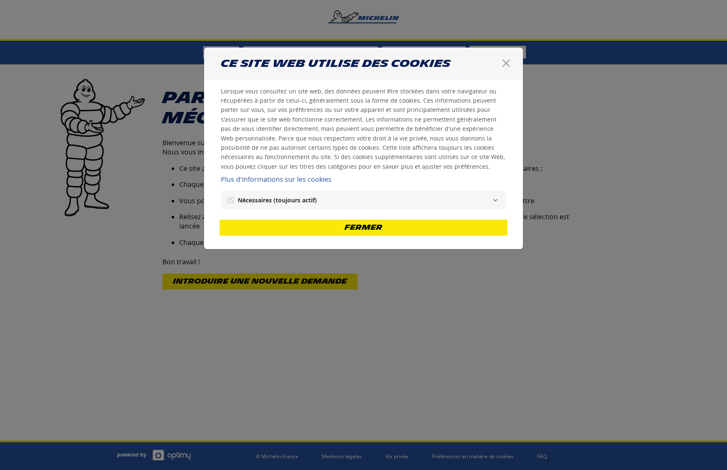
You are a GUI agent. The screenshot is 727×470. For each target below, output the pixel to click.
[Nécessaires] (495, 200)
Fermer (363, 227)
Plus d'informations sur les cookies (276, 179)
